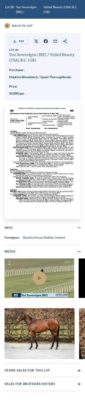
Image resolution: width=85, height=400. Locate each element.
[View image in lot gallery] (40, 333)
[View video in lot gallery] (39, 281)
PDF (21, 41)
